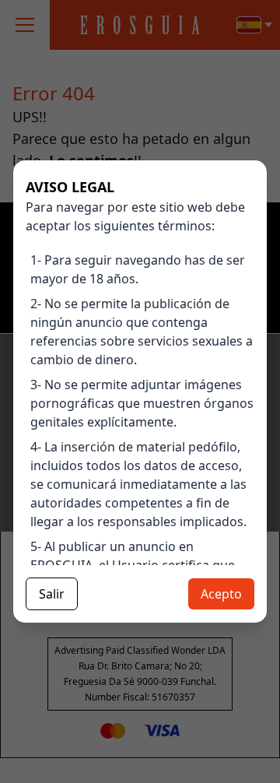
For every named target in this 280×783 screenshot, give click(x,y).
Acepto (221, 593)
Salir (52, 593)
